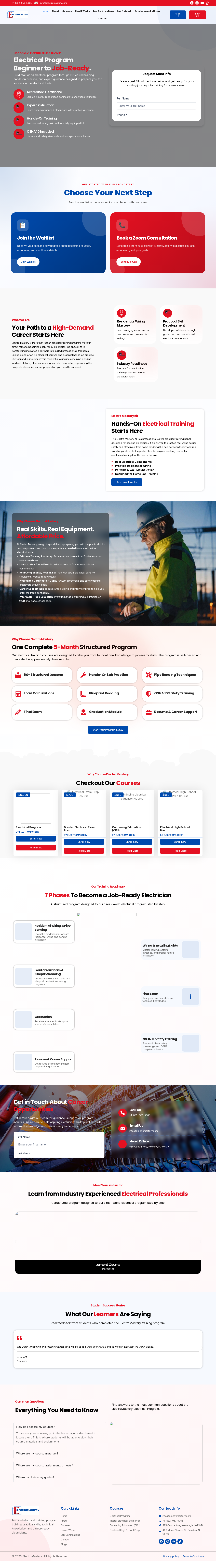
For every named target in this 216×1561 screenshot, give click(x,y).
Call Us (135, 1110)
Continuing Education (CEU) (126, 829)
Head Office (139, 1141)
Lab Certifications (103, 11)
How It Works (82, 11)
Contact (102, 18)
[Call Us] (122, 1113)
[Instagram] (197, 3)
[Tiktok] (207, 3)
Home (45, 11)
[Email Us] (122, 1128)
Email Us (136, 1125)
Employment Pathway (147, 11)
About (55, 11)
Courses (67, 11)
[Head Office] (122, 1144)
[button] (16, 1242)
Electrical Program (28, 827)
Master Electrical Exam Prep (79, 829)
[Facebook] (192, 3)
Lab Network (124, 11)
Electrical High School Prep (175, 829)
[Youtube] (202, 3)
